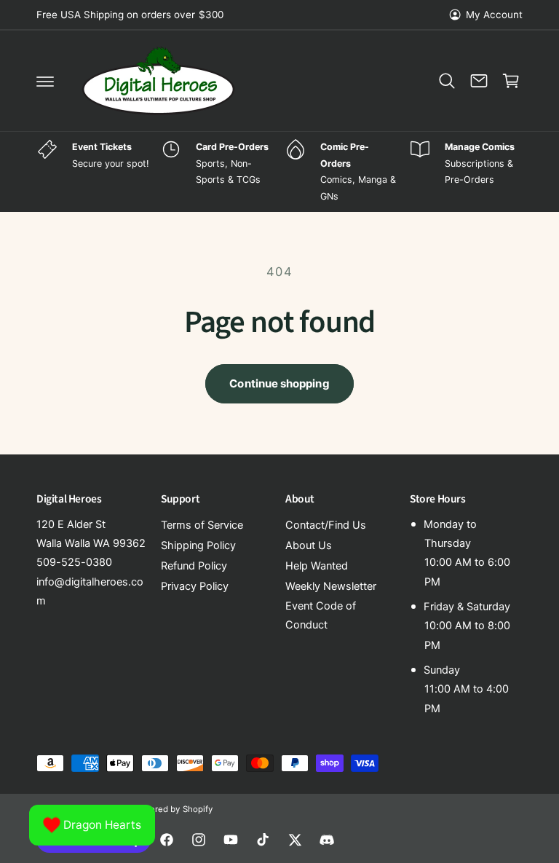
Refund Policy (194, 565)
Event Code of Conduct (320, 615)
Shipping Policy (198, 545)
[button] (45, 81)
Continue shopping (279, 383)
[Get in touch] (479, 81)
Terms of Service (202, 525)
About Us (308, 545)
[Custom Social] (327, 840)
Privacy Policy (195, 586)
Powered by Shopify (172, 809)
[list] (279, 172)
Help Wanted (316, 565)
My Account (494, 14)
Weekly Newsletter (330, 586)
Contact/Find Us (325, 525)
